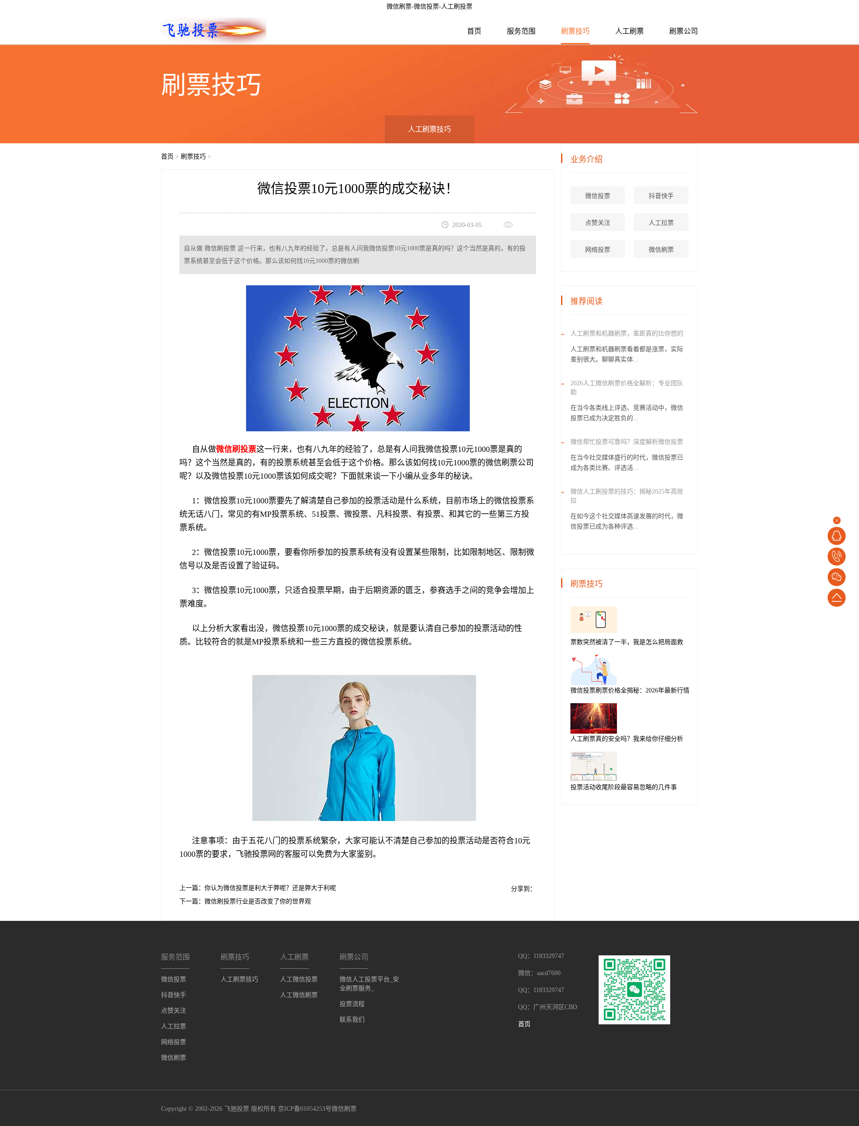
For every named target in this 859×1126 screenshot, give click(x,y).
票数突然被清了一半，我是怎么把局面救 (626, 642)
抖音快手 (661, 196)
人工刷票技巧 (429, 129)
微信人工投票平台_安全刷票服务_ (369, 984)
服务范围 (521, 31)
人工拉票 (661, 222)
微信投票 (597, 196)
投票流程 (352, 1004)
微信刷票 (661, 249)
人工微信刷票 (299, 995)
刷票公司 (683, 31)
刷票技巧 (575, 31)
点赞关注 (597, 222)
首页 (474, 31)
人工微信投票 (299, 979)
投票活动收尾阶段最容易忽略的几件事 (623, 787)
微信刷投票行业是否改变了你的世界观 (257, 901)
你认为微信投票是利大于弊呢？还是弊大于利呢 (270, 888)
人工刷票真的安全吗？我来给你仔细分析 (626, 738)
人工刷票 (629, 31)
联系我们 (352, 1019)
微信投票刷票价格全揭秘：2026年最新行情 (629, 690)
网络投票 (597, 249)
